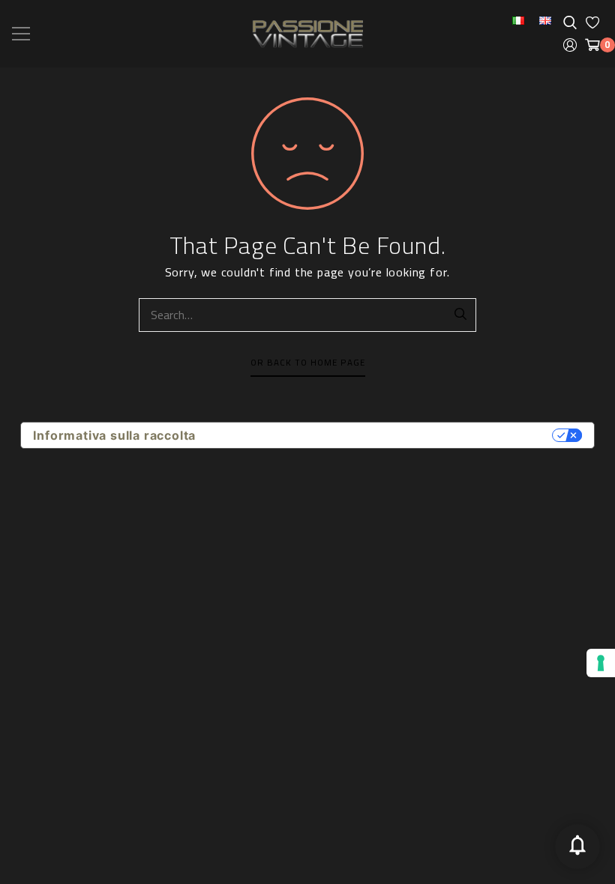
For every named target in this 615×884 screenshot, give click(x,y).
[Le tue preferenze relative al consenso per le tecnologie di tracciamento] (600, 663)
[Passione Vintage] (307, 34)
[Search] (461, 315)
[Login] (570, 45)
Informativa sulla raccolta (114, 435)
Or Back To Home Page (307, 362)
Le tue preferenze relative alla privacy (381, 435)
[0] (592, 45)
